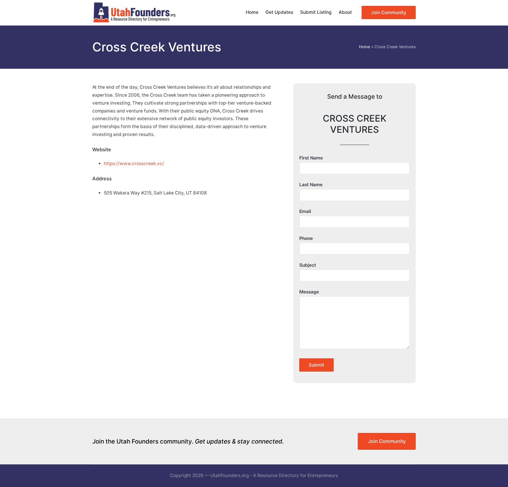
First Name (311, 158)
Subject (307, 265)
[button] (389, 12)
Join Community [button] (387, 441)
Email (305, 211)
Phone (306, 238)
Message (309, 292)
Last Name (310, 184)
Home (364, 46)
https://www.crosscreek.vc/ (134, 163)
